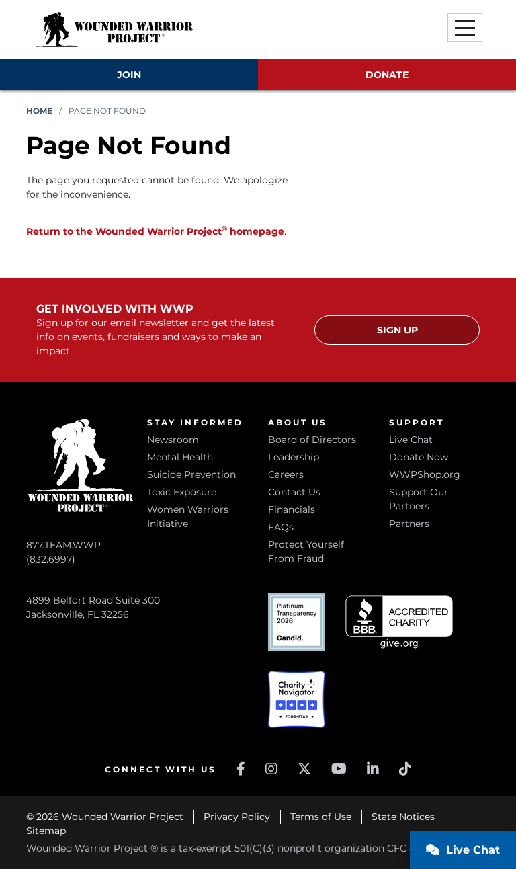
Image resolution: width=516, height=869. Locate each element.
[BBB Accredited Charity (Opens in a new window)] (399, 622)
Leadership (293, 457)
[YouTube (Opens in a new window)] (339, 769)
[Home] (114, 29)
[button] (464, 27)
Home (39, 111)
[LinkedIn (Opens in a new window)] (373, 769)
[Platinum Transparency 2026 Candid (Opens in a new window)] (296, 622)
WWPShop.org (424, 474)
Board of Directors (312, 439)
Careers (286, 474)
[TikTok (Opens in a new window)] (405, 769)
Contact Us (294, 492)
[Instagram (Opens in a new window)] (271, 769)
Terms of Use (320, 817)
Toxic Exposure (181, 492)
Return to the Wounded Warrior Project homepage (155, 231)
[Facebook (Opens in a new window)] (240, 769)
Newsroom (173, 439)
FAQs (281, 527)
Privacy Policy (237, 817)
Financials (291, 509)
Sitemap (46, 831)
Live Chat (411, 439)
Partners (409, 524)
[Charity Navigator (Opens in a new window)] (296, 699)
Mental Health (180, 457)
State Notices (403, 817)
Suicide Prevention (191, 474)
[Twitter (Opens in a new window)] (304, 769)
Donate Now (418, 457)
